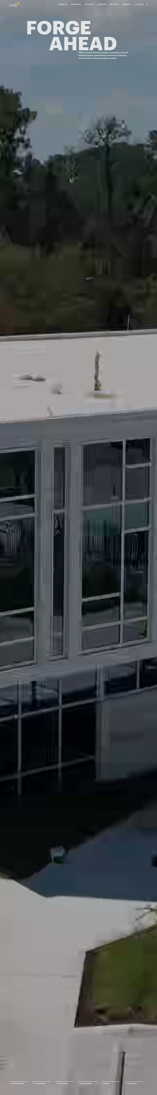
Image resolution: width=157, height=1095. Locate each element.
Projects (89, 4)
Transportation (18, 1083)
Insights (102, 4)
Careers (127, 4)
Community (63, 1083)
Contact (139, 4)
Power (106, 1083)
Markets (62, 4)
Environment (86, 1083)
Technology (132, 1083)
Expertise (76, 4)
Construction (40, 1083)
